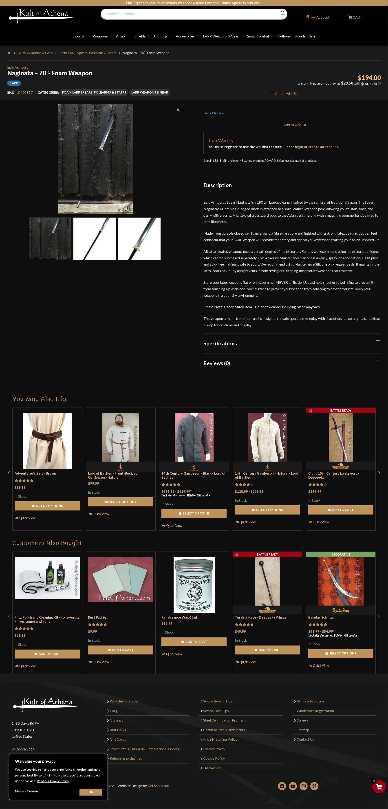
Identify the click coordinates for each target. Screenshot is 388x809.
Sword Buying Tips (217, 701)
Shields (140, 36)
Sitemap (303, 730)
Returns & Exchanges (126, 758)
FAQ (113, 711)
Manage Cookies (26, 791)
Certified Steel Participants (224, 730)
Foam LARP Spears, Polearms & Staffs (88, 52)
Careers (303, 720)
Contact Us (305, 739)
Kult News (118, 730)
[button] (323, 83)
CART (357, 17)
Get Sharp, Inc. (159, 785)
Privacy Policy (214, 749)
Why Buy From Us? (124, 701)
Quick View (27, 518)
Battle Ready (340, 410)
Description (217, 185)
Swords (78, 36)
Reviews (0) (216, 363)
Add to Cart (343, 510)
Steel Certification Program (224, 720)
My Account (319, 17)
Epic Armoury (17, 67)
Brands (299, 36)
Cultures (284, 36)
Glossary (116, 720)
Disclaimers (212, 768)
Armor (121, 36)
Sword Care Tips (216, 711)
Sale (312, 36)
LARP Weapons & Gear (220, 36)
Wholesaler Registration (315, 711)
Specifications (220, 343)
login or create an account (316, 146)
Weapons (100, 36)
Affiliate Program (310, 701)
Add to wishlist (286, 93)
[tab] (292, 185)
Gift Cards (118, 739)
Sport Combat (258, 36)
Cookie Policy (214, 758)
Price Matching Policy (220, 739)
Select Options (49, 506)
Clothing (160, 36)
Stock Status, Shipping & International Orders (144, 749)
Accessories (185, 36)
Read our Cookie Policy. (53, 781)
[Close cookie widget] (90, 792)
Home (9, 52)
